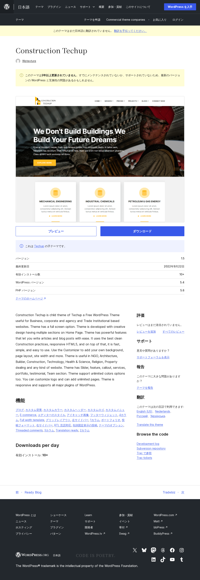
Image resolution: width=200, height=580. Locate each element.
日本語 (57, 555)
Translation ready (67, 430)
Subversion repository (151, 448)
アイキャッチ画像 (78, 414)
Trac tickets (144, 457)
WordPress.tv (95, 533)
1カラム (95, 420)
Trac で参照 (144, 453)
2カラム (85, 430)
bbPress (161, 527)
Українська (157, 416)
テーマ (20, 19)
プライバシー (24, 533)
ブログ (20, 409)
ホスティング (24, 527)
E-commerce (28, 414)
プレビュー (56, 231)
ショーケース (58, 515)
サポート (90, 521)
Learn (88, 515)
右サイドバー (44, 425)
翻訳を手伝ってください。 (130, 30)
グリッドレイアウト (58, 420)
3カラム (49, 430)
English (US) (144, 411)
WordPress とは (26, 515)
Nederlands (162, 411)
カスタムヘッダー (75, 409)
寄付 (123, 527)
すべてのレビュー (173, 331)
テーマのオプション (111, 425)
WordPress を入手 (180, 6)
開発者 (89, 527)
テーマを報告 (145, 387)
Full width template (32, 420)
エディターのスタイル (51, 414)
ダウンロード (142, 231)
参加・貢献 (126, 515)
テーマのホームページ (29, 298)
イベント (124, 521)
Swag (124, 533)
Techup (39, 246)
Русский (142, 416)
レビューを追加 (146, 331)
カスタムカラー (52, 409)
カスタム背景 (33, 409)
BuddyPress (163, 533)
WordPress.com (165, 515)
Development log (148, 443)
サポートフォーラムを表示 (153, 357)
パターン (55, 533)
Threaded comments (29, 430)
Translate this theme (150, 424)
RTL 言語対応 (62, 425)
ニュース (21, 521)
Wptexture (29, 61)
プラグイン (57, 527)
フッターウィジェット (104, 414)
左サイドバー (80, 420)
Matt (158, 521)
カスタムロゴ (96, 409)
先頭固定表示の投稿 (85, 425)
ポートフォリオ (110, 420)
